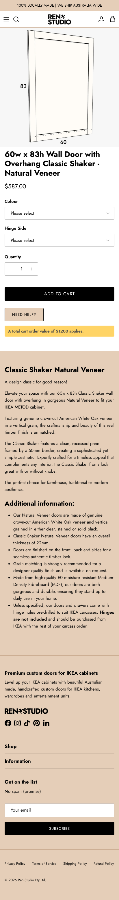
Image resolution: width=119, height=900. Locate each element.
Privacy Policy (15, 863)
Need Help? (24, 314)
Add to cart (59, 294)
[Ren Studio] (59, 19)
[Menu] (6, 19)
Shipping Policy (75, 863)
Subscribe (59, 828)
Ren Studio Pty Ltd (31, 880)
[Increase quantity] (33, 269)
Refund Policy (104, 863)
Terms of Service (44, 863)
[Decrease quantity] (10, 269)
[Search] (19, 19)
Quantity (13, 257)
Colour (11, 201)
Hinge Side (15, 228)
